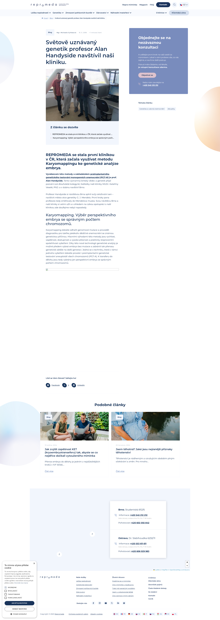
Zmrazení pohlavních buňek (87, 588)
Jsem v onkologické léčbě (122, 592)
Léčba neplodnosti (83, 581)
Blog (51, 18)
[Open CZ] (187, 4)
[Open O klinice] (166, 12)
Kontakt (151, 596)
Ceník (150, 599)
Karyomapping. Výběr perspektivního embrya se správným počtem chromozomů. (83, 138)
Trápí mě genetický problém (123, 588)
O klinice (152, 578)
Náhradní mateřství (84, 596)
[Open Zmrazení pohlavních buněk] (94, 12)
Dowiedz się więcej (21, 583)
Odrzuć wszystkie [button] (19, 609)
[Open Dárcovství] (108, 12)
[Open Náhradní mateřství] (130, 12)
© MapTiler (164, 570)
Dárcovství (80, 592)
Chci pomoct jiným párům (123, 596)
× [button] (34, 563)
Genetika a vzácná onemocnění (151, 109)
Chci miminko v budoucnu (123, 585)
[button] (53, 385)
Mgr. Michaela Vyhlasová (66, 32)
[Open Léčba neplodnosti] (50, 12)
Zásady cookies (96, 614)
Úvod (46, 18)
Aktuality (171, 109)
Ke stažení (152, 592)
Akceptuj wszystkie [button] (19, 603)
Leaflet (157, 570)
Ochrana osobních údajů (78, 614)
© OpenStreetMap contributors (179, 570)
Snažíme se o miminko (121, 581)
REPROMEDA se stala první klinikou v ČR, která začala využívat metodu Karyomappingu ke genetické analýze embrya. (83, 134)
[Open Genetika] (63, 12)
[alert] (19, 589)
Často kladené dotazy (157, 588)
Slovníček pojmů (155, 585)
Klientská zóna (154, 581)
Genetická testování (84, 585)
